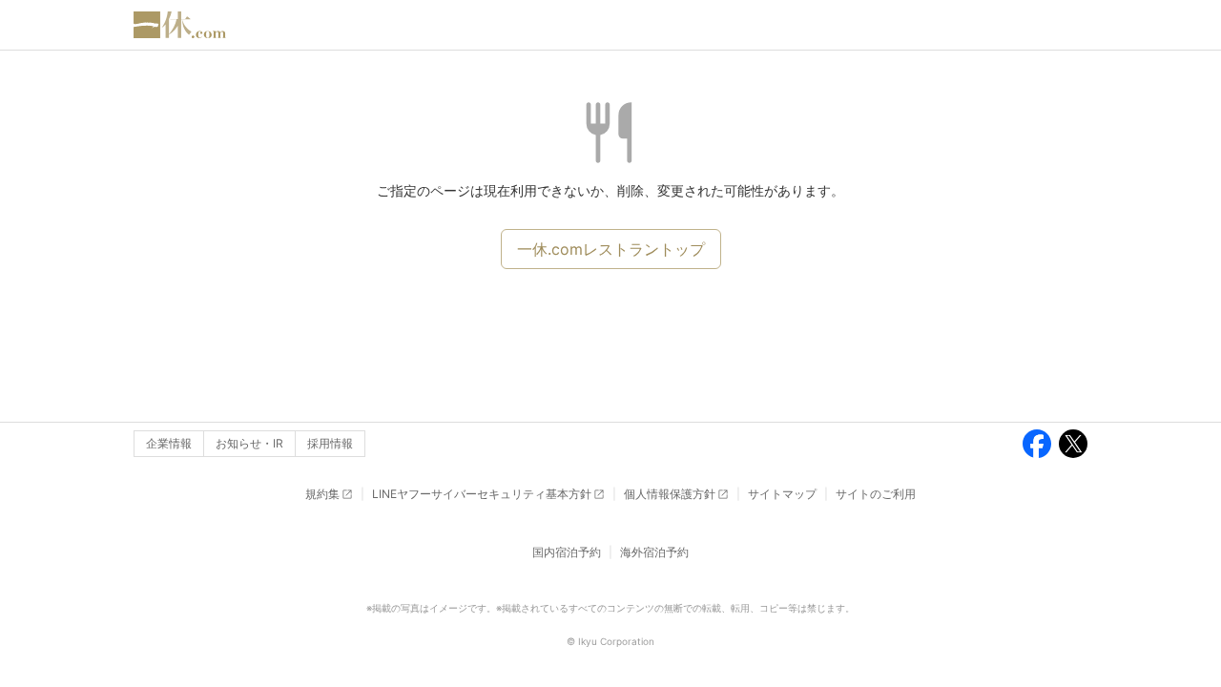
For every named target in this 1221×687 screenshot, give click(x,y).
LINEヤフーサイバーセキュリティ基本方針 (481, 494)
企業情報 (169, 443)
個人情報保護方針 (669, 494)
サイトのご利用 (876, 494)
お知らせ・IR (249, 443)
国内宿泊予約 (566, 552)
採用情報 (330, 443)
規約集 (322, 494)
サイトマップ (782, 494)
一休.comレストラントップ (611, 249)
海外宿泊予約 (654, 552)
